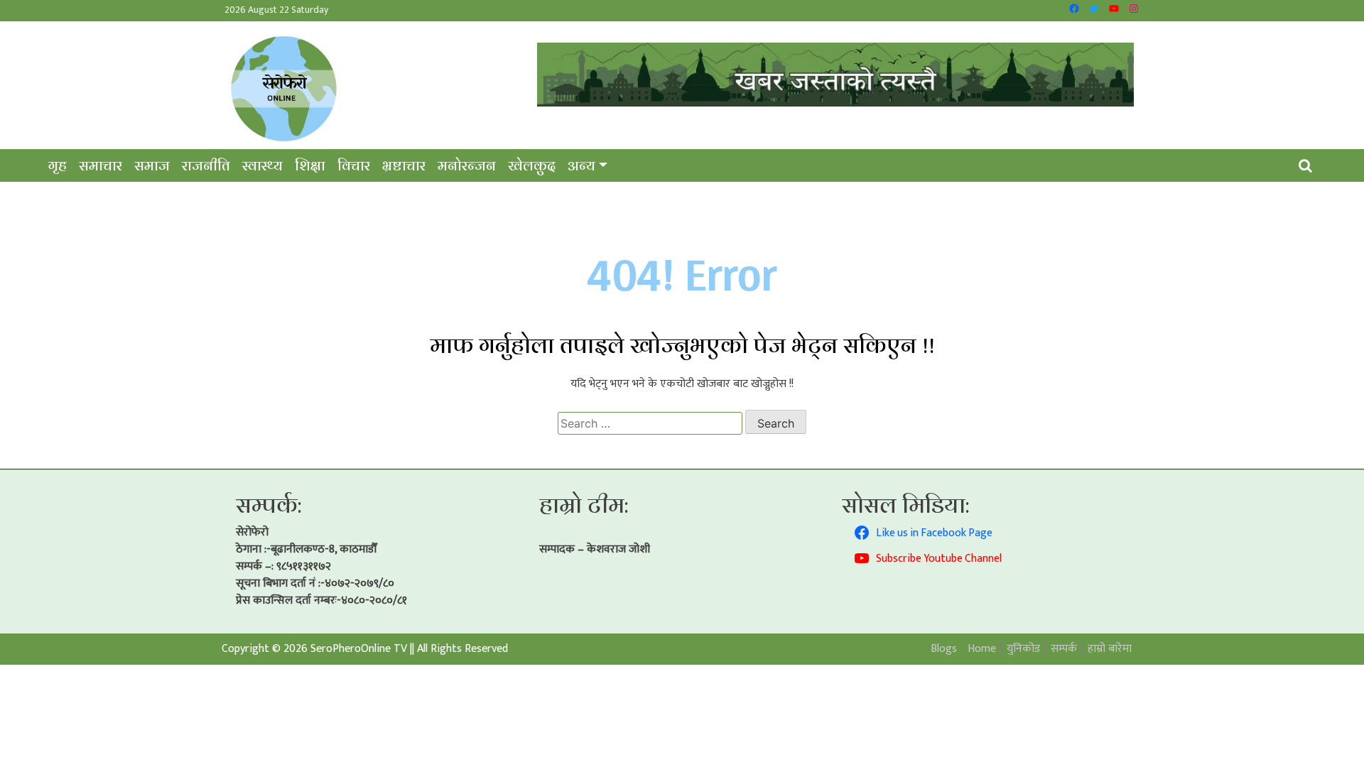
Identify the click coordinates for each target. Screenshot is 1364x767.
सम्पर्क (1064, 648)
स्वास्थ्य (262, 165)
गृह (57, 165)
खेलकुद (532, 165)
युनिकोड (1023, 648)
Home (982, 648)
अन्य (581, 165)
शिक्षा (310, 165)
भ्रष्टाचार (404, 165)
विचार (353, 165)
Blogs (944, 648)
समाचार (100, 165)
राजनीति (206, 165)
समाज (152, 165)
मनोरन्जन (467, 165)
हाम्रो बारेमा (1110, 648)
